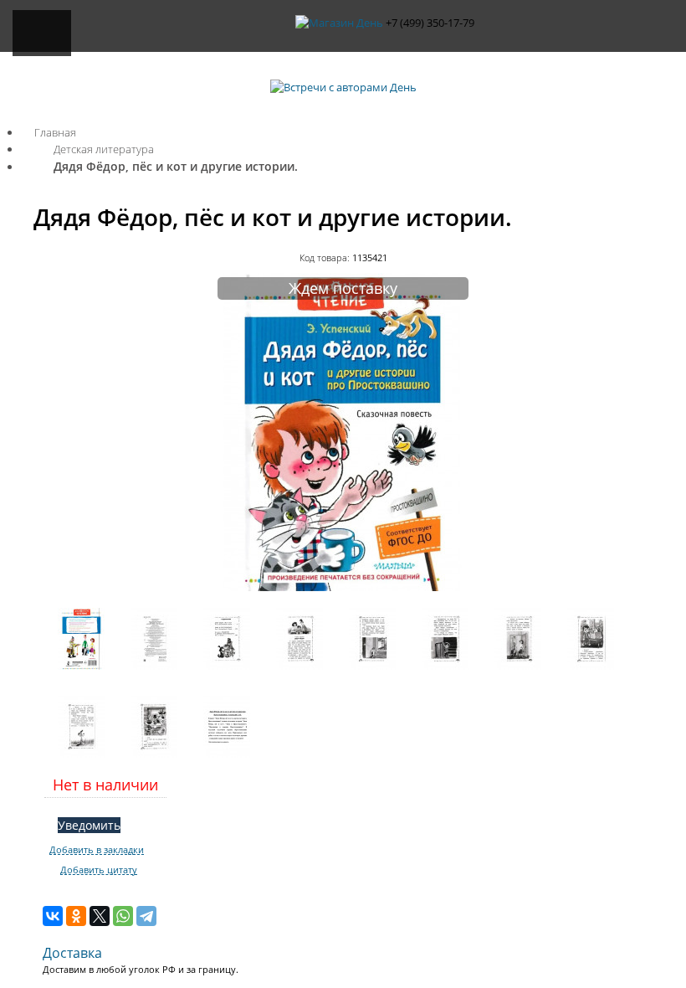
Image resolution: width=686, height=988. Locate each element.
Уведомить (89, 825)
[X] (100, 916)
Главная (55, 132)
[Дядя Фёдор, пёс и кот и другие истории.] (343, 586)
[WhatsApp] (123, 916)
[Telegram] (146, 916)
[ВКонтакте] (53, 916)
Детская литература (104, 149)
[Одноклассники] (76, 916)
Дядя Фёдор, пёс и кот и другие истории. (176, 166)
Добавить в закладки (96, 850)
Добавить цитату (98, 870)
